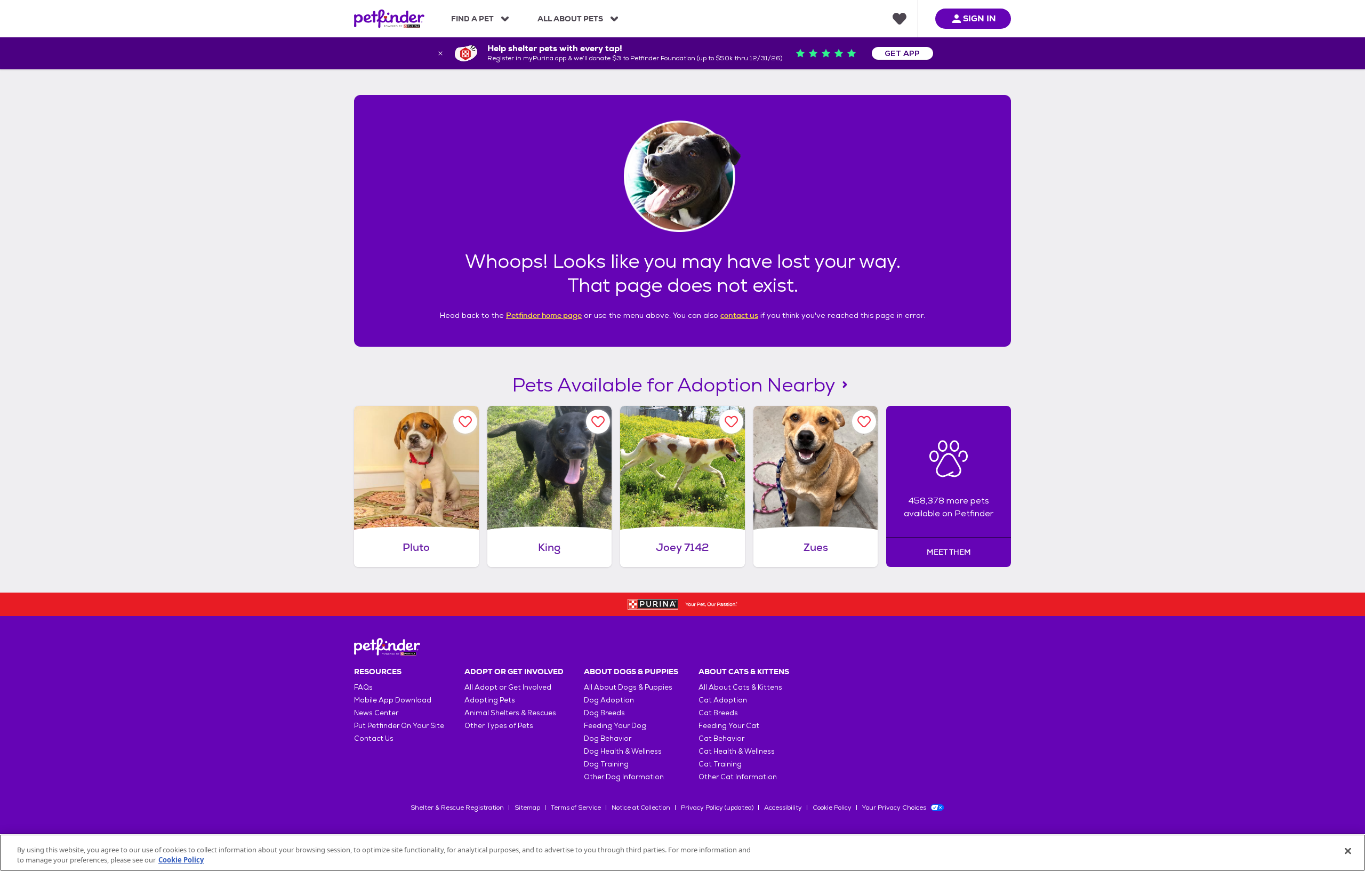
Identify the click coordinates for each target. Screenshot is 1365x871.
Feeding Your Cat (728, 725)
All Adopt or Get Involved (507, 687)
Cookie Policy (832, 807)
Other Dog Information (624, 776)
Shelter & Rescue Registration (457, 807)
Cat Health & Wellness (736, 751)
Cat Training (720, 764)
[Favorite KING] (598, 421)
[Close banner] (440, 53)
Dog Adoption (609, 700)
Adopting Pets (489, 700)
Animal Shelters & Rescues (510, 712)
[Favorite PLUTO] (465, 421)
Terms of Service (576, 807)
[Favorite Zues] (864, 421)
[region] (682, 852)
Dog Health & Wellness (623, 751)
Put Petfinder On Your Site (399, 725)
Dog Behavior (607, 738)
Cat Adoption (722, 700)
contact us (739, 315)
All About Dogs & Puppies (628, 687)
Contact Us (374, 738)
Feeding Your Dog (615, 725)
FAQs (363, 687)
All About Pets (570, 18)
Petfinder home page (544, 315)
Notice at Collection (641, 807)
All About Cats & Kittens (740, 687)
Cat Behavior (721, 738)
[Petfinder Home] (389, 18)
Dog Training (606, 764)
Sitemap (527, 807)
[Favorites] (899, 18)
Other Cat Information (737, 776)
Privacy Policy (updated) (717, 807)
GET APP (902, 53)
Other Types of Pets (498, 725)
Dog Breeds (604, 712)
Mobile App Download (392, 700)
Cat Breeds (718, 712)
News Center (376, 712)
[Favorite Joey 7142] (731, 421)
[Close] (1348, 851)
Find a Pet (472, 18)
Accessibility (783, 807)
